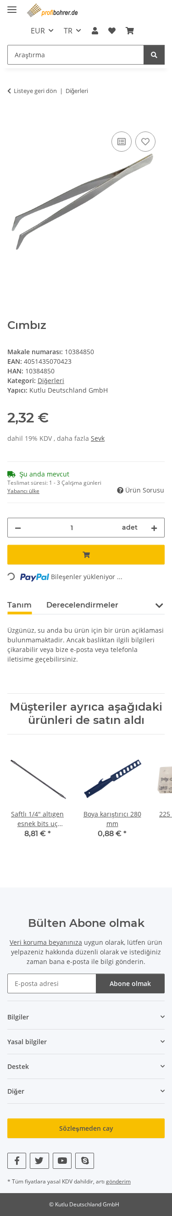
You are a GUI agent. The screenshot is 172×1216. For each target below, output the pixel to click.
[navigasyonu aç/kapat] (12, 5)
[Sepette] (14, 119)
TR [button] (68, 31)
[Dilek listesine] (145, 141)
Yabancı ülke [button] (23, 491)
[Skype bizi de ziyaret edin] (84, 1161)
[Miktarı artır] (154, 527)
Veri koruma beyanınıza (46, 942)
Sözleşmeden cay (86, 1128)
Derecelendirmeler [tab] (82, 605)
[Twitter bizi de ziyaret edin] (39, 1161)
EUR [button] (38, 31)
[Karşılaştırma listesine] (121, 141)
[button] (94, 31)
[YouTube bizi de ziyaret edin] (62, 1161)
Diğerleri (51, 380)
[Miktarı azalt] (18, 527)
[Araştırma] (154, 55)
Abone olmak (130, 983)
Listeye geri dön (35, 91)
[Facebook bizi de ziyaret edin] (16, 1161)
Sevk (98, 438)
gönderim (118, 1181)
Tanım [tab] (19, 605)
